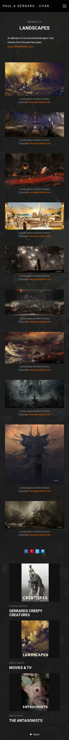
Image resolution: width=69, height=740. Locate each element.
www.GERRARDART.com (20, 46)
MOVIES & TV (34, 22)
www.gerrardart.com (40, 102)
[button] (34, 734)
